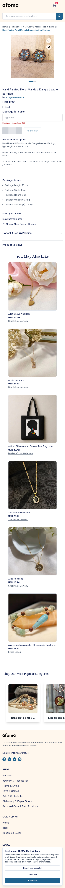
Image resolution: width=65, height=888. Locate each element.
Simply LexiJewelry (18, 321)
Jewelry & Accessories (35, 27)
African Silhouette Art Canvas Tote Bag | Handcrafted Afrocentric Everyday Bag (32, 446)
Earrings (53, 27)
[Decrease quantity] (5, 130)
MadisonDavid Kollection (20, 453)
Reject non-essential (32, 868)
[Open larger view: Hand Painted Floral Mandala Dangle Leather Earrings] (32, 56)
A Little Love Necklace (19, 314)
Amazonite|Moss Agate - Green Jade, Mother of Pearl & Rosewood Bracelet (32, 645)
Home (5, 27)
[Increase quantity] (19, 130)
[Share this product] (48, 47)
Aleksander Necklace (19, 512)
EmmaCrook (14, 652)
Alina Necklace (15, 578)
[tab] (30, 81)
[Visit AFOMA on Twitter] (9, 759)
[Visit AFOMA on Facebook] (4, 759)
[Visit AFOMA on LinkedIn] (14, 759)
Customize (32, 874)
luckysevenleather (15, 97)
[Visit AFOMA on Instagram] (19, 759)
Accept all (32, 880)
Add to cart (32, 130)
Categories (16, 27)
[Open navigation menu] (61, 5)
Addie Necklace (16, 380)
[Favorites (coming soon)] (48, 41)
